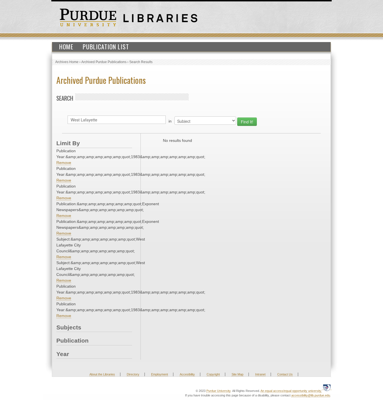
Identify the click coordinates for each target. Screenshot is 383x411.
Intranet (260, 374)
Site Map (237, 374)
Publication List (106, 46)
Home (66, 46)
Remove (63, 162)
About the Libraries (102, 374)
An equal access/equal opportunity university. (291, 390)
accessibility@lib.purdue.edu (310, 395)
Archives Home (67, 62)
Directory (133, 374)
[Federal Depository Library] (327, 387)
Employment (159, 374)
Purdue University (218, 390)
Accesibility (187, 374)
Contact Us (285, 374)
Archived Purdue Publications (103, 62)
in (170, 121)
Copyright (213, 374)
